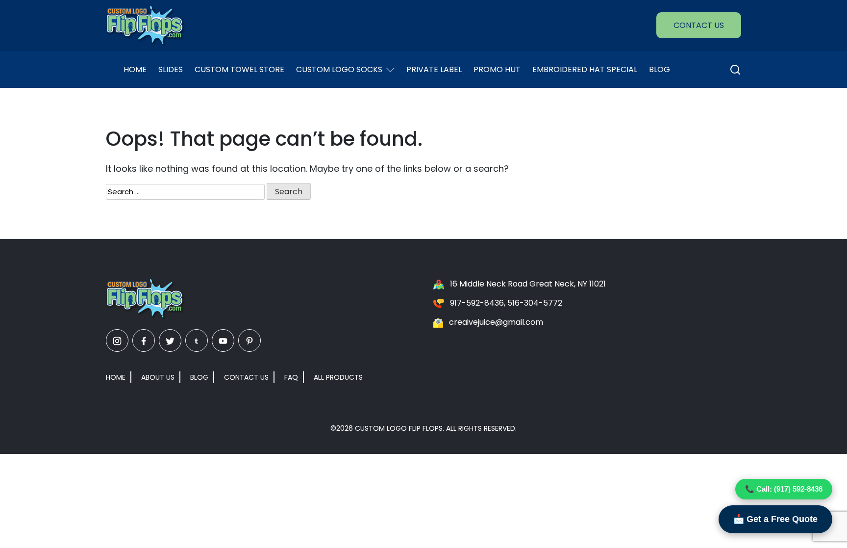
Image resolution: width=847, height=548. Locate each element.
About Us (157, 377)
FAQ (291, 377)
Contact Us (698, 25)
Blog (659, 69)
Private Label (434, 69)
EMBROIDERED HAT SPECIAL (584, 69)
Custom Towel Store (239, 69)
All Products (338, 377)
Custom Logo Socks (339, 69)
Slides (170, 69)
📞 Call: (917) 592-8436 (783, 489)
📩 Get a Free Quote (775, 519)
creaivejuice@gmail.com (496, 322)
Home (135, 69)
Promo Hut (497, 69)
